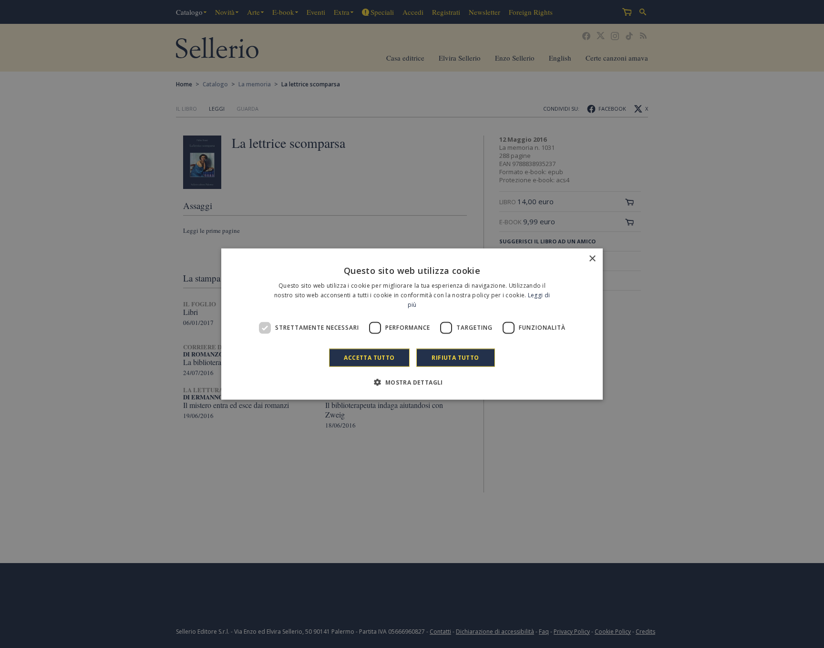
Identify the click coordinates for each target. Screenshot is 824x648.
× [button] (592, 258)
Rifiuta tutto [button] (455, 357)
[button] (412, 381)
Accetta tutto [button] (369, 357)
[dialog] (412, 324)
